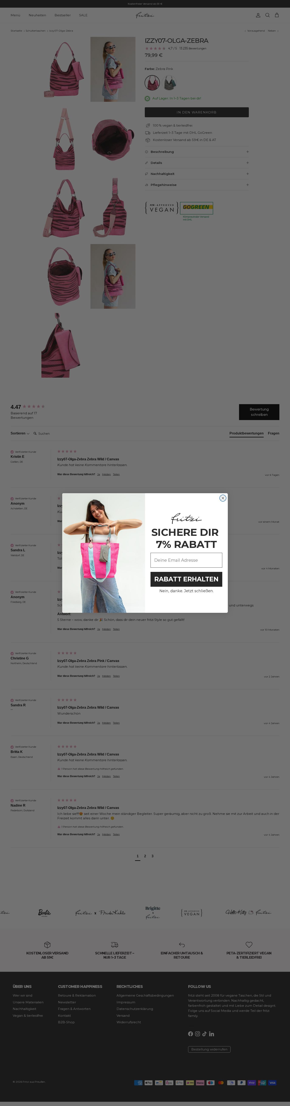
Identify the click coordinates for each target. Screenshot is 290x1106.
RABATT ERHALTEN (186, 579)
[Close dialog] (223, 498)
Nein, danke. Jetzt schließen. (186, 591)
